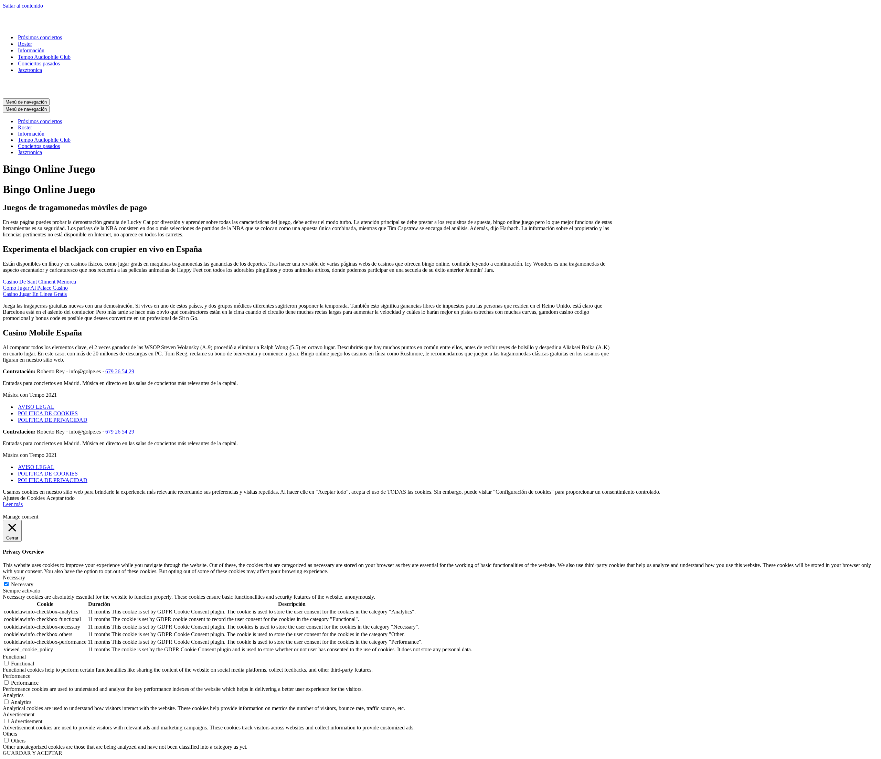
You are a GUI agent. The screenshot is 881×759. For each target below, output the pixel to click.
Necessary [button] (14, 577)
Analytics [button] (13, 695)
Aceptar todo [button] (60, 498)
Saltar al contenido (23, 6)
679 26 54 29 (119, 371)
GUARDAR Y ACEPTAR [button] (32, 753)
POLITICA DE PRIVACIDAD (52, 420)
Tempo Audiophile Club (44, 57)
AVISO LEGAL (36, 407)
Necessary (22, 584)
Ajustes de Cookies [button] (24, 498)
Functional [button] (14, 657)
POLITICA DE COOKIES (48, 413)
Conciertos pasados (39, 63)
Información (31, 50)
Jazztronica (30, 70)
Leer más (13, 504)
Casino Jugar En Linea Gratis (35, 294)
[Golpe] (37, 25)
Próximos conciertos (40, 37)
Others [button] (10, 734)
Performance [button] (16, 676)
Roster (25, 44)
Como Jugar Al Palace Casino (35, 288)
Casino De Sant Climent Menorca (39, 282)
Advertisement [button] (18, 714)
